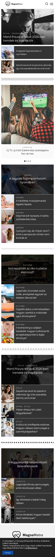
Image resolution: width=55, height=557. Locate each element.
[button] (25, 161)
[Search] (46, 4)
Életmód (27, 265)
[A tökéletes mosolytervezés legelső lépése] (7, 201)
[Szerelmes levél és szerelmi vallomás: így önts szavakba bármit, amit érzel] (7, 66)
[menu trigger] (51, 4)
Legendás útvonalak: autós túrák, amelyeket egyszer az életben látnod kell (31, 294)
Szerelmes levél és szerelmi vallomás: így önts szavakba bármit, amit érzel (31, 395)
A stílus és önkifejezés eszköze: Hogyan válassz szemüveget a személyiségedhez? (33, 428)
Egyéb (19, 406)
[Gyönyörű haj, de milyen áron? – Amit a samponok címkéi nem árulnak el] (7, 233)
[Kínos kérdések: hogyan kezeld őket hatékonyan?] (7, 515)
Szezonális (17, 33)
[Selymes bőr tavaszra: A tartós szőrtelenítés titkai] (7, 217)
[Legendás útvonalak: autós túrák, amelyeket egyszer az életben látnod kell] (7, 293)
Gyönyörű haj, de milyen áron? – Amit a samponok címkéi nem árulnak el (33, 234)
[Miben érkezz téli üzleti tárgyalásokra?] (7, 410)
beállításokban (31, 548)
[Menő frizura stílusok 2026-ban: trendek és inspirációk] (27, 27)
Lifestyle (27, 147)
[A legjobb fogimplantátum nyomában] (7, 52)
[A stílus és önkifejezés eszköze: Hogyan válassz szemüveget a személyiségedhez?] (7, 427)
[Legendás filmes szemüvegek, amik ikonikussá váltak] (7, 485)
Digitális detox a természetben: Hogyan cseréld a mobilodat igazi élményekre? (33, 313)
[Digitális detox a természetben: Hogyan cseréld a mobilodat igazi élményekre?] (7, 312)
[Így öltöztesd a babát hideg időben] (7, 500)
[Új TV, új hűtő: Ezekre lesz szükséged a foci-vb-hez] (27, 114)
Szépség (27, 175)
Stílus (6, 33)
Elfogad (8, 553)
